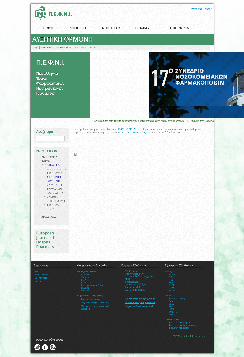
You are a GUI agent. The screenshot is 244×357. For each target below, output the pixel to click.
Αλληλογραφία (42, 275)
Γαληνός (85, 288)
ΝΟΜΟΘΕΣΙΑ (111, 28)
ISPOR (172, 288)
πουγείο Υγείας (177, 299)
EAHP (172, 275)
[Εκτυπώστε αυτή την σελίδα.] (75, 155)
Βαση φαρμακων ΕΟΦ (92, 285)
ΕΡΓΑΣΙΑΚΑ (48, 217)
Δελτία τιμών (131, 271)
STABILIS (86, 283)
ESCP (171, 285)
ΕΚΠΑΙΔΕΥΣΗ (144, 28)
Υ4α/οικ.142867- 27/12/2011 (123, 129)
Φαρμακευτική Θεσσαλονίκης (183, 325)
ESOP (172, 291)
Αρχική (36, 47)
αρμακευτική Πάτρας (180, 328)
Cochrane (85, 277)
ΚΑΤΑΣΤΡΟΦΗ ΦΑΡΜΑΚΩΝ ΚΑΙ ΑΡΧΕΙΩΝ (56, 189)
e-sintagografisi (132, 282)
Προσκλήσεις (41, 278)
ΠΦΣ (171, 280)
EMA (83, 280)
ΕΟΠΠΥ (173, 312)
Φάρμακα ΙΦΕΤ (132, 287)
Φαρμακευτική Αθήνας (179, 323)
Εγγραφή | (196, 9)
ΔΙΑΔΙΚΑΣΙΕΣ (66, 47)
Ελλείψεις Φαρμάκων (135, 290)
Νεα (37, 272)
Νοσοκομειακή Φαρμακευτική (95, 306)
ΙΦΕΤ (171, 309)
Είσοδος (207, 9)
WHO (171, 315)
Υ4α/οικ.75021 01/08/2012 (137, 132)
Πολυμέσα (39, 281)
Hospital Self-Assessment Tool (139, 306)
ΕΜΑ (171, 304)
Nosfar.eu (85, 309)
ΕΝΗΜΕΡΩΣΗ (77, 28)
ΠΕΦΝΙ (48, 28)
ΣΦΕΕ (172, 283)
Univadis (85, 291)
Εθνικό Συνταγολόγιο (135, 284)
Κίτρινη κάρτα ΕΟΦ (134, 274)
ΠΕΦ (171, 277)
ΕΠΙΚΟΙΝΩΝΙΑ (178, 28)
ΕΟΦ (171, 307)
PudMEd (85, 275)
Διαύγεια (173, 301)
